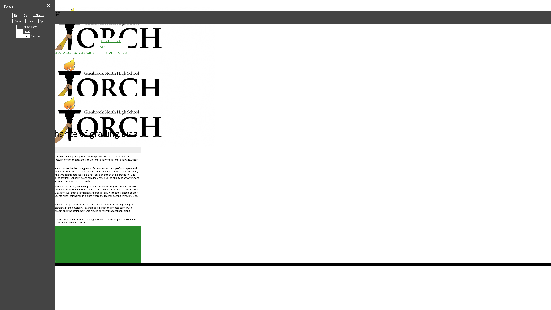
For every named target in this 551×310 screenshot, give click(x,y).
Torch (8, 6)
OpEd (26, 15)
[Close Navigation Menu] (48, 5)
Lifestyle (77, 53)
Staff (104, 47)
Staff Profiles (116, 53)
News (17, 15)
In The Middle (40, 15)
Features (63, 53)
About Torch (111, 41)
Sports (89, 53)
